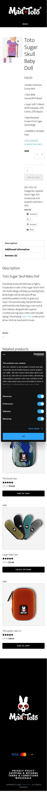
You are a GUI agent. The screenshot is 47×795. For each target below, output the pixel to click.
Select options (23, 569)
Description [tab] (11, 243)
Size (26, 151)
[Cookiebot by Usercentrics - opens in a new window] (33, 354)
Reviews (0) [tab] (11, 256)
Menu (25, 24)
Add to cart (34, 177)
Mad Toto (26, 784)
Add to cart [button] (23, 493)
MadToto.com (23, 11)
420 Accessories (32, 196)
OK (23, 436)
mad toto (36, 202)
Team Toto (27, 317)
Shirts (27, 195)
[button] (18, 41)
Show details (33, 429)
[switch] (40, 404)
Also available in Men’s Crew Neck (33, 142)
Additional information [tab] (17, 249)
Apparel (39, 191)
